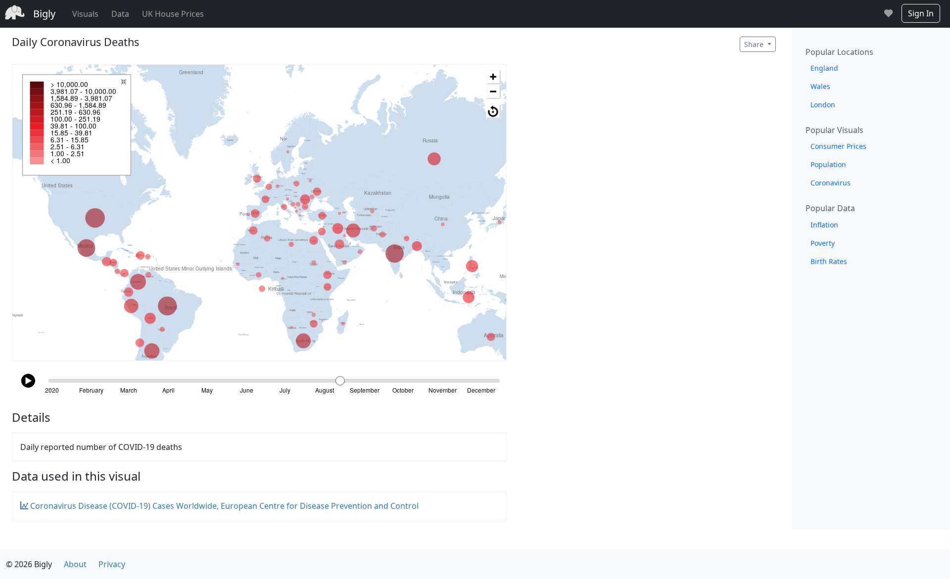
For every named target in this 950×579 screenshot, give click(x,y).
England (824, 68)
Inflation (824, 224)
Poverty (822, 243)
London (822, 104)
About (75, 564)
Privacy (111, 564)
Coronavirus (830, 182)
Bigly (44, 13)
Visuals (85, 13)
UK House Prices (173, 13)
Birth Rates (828, 261)
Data (120, 13)
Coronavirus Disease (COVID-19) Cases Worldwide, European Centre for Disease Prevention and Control (223, 505)
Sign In (921, 13)
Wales (820, 86)
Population (828, 164)
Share (754, 44)
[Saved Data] (888, 14)
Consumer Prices (838, 146)
